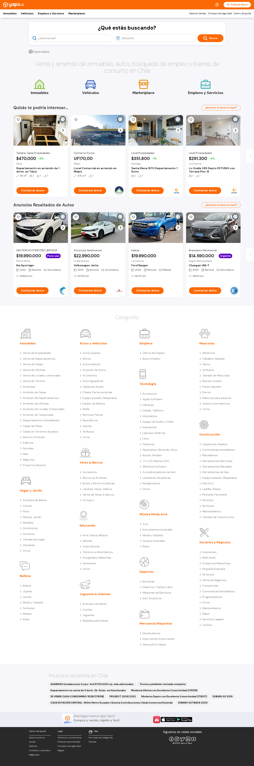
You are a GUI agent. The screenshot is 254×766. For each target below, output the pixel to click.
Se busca (28, 534)
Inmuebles (10, 13)
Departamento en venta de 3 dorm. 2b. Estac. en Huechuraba (88, 690)
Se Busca (88, 431)
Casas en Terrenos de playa (40, 431)
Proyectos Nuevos (34, 465)
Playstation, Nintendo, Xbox (160, 450)
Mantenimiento (211, 511)
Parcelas (28, 448)
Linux (146, 438)
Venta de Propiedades (37, 353)
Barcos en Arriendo (95, 478)
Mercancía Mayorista (156, 623)
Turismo (207, 625)
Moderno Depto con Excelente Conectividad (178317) (174, 696)
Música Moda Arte (153, 514)
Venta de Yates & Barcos (98, 494)
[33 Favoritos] (133, 120)
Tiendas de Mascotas (216, 375)
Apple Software (152, 399)
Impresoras (150, 427)
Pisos (26, 511)
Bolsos (27, 585)
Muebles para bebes (95, 620)
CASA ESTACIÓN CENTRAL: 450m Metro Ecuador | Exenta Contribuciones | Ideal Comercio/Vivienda (111, 702)
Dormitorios (30, 528)
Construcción (209, 434)
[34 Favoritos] (191, 120)
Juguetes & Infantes (95, 594)
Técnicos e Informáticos (98, 552)
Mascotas (207, 343)
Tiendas (92, 741)
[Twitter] (182, 739)
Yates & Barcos (91, 462)
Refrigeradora (151, 483)
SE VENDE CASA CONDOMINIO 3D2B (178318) (77, 696)
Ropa (26, 619)
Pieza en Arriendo (34, 437)
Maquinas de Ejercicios (157, 592)
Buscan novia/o (212, 381)
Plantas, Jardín (32, 517)
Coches (87, 609)
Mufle (86, 409)
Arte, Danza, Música (95, 535)
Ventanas (29, 545)
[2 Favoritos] (18, 120)
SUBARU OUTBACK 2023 (193, 702)
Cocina (27, 506)
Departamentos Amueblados (41, 420)
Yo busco (88, 500)
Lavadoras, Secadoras (157, 478)
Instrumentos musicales (157, 529)
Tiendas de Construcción (218, 517)
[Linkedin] (188, 739)
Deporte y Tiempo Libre (158, 587)
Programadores (212, 597)
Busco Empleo (151, 358)
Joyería (27, 591)
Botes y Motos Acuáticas (99, 483)
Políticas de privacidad (69, 741)
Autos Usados (92, 353)
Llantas (87, 426)
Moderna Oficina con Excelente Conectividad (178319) (164, 690)
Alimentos (208, 353)
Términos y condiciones (70, 737)
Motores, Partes (93, 415)
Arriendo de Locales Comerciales (43, 409)
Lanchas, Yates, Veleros (97, 489)
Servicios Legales (213, 619)
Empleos (146, 343)
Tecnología (148, 384)
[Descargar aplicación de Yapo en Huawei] (157, 720)
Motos (87, 358)
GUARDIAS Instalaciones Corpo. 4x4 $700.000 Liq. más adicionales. (92, 684)
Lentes (27, 597)
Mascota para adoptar (216, 398)
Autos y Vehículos (93, 343)
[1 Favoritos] (133, 217)
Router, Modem (152, 455)
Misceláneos (210, 455)
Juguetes (88, 615)
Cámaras (148, 405)
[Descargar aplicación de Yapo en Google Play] (184, 719)
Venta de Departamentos (39, 358)
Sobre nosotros (37, 737)
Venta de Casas (33, 364)
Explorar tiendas (197, 13)
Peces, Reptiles (211, 387)
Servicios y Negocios (215, 542)
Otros (26, 551)
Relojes (27, 614)
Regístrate (34, 754)
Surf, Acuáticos (152, 598)
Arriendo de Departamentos (41, 398)
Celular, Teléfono (153, 410)
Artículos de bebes (95, 604)
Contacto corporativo (40, 750)
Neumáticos (90, 420)
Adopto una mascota (216, 403)
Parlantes (148, 444)
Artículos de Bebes (35, 500)
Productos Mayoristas (216, 563)
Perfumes (29, 608)
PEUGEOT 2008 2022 (123, 696)
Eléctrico (208, 483)
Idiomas (87, 541)
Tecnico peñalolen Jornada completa (163, 684)
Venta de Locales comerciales (42, 375)
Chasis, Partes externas (97, 392)
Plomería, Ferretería (214, 494)
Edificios (28, 443)
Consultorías (210, 585)
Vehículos (27, 13)
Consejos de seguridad (220, 13)
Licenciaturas (91, 546)
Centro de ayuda (242, 13)
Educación (88, 525)
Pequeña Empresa (213, 569)
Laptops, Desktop (154, 433)
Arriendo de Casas (34, 392)
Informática (150, 416)
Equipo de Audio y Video (158, 422)
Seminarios (89, 563)
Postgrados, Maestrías (97, 557)
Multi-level (208, 557)
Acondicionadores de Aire (159, 472)
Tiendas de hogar (34, 539)
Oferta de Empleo (154, 353)
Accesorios (90, 375)
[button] (62, 130)
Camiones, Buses (93, 387)
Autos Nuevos (91, 364)
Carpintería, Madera (214, 444)
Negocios (29, 459)
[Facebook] (171, 739)
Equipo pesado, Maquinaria (100, 398)
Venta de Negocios (214, 580)
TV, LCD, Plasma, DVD (156, 461)
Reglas (61, 750)
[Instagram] (177, 739)
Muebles (28, 522)
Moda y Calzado (33, 602)
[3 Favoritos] (76, 120)
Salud (205, 614)
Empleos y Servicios (51, 13)
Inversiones (209, 552)
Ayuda (32, 741)
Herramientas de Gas (215, 472)
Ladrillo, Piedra (211, 489)
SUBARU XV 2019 (223, 696)
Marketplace (76, 13)
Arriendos (29, 387)
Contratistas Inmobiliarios (218, 450)
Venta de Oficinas (34, 370)
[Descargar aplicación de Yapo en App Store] (168, 719)
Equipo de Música (94, 403)
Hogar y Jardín (31, 490)
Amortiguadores (93, 381)
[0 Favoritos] (18, 217)
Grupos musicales (154, 541)
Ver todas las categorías (100, 737)
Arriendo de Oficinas (36, 403)
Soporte (33, 746)
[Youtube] (193, 739)
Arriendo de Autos (94, 370)
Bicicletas (148, 581)
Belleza (25, 576)
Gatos (206, 364)
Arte (145, 524)
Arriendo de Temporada (38, 415)
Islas (25, 454)
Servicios (208, 500)
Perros (206, 392)
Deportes (147, 572)
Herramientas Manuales (217, 466)
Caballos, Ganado (213, 358)
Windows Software (154, 466)
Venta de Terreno (34, 381)
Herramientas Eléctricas (217, 461)
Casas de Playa (32, 426)
